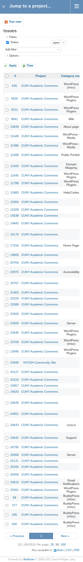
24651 (14, 413)
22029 (14, 298)
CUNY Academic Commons (39, 85)
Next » (65, 536)
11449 (14, 136)
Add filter (10, 49)
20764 (14, 262)
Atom (60, 550)
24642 (14, 437)
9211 (14, 109)
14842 (14, 223)
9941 (14, 119)
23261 (14, 490)
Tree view (15, 21)
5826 (14, 98)
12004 (14, 202)
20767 (14, 283)
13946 (14, 351)
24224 (14, 379)
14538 (14, 215)
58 (14, 497)
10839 (14, 126)
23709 (14, 342)
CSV (69, 550)
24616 (14, 482)
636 (14, 85)
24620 (14, 391)
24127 (14, 372)
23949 (14, 362)
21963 (14, 292)
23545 (14, 332)
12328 (14, 209)
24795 (14, 447)
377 (14, 505)
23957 (14, 385)
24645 (14, 402)
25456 (14, 474)
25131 (14, 460)
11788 (14, 183)
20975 (14, 272)
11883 (14, 192)
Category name (72, 76)
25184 (14, 466)
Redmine (28, 559)
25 (52, 544)
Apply (13, 65)
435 (14, 514)
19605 (14, 255)
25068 (14, 454)
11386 (14, 145)
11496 (14, 155)
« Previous (17, 536)
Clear (30, 65)
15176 (14, 234)
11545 (14, 175)
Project (41, 76)
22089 (14, 304)
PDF (77, 550)
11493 (14, 166)
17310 (14, 245)
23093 (14, 323)
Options (14, 55)
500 (14, 524)
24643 (14, 425)
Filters (13, 37)
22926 (14, 313)
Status (14, 42)
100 (63, 544)
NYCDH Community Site (39, 362)
